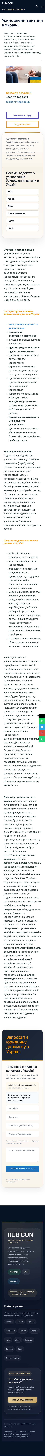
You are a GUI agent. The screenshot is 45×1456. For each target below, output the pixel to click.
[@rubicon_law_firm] (42, 727)
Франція (9, 1349)
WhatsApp (14, 1272)
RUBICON (7, 3)
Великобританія (12, 1358)
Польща (31, 1322)
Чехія (20, 1349)
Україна (9, 1322)
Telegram (14, 1281)
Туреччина (10, 1331)
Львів (10, 206)
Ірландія (28, 1340)
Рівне (10, 228)
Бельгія (23, 1331)
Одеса (11, 220)
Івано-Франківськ (16, 213)
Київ (10, 191)
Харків (11, 199)
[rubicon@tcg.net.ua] (42, 733)
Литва (17, 1340)
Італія (8, 1340)
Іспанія (20, 1322)
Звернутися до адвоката (22, 1400)
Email (26, 1272)
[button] (37, 6)
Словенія (34, 1331)
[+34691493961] (42, 721)
